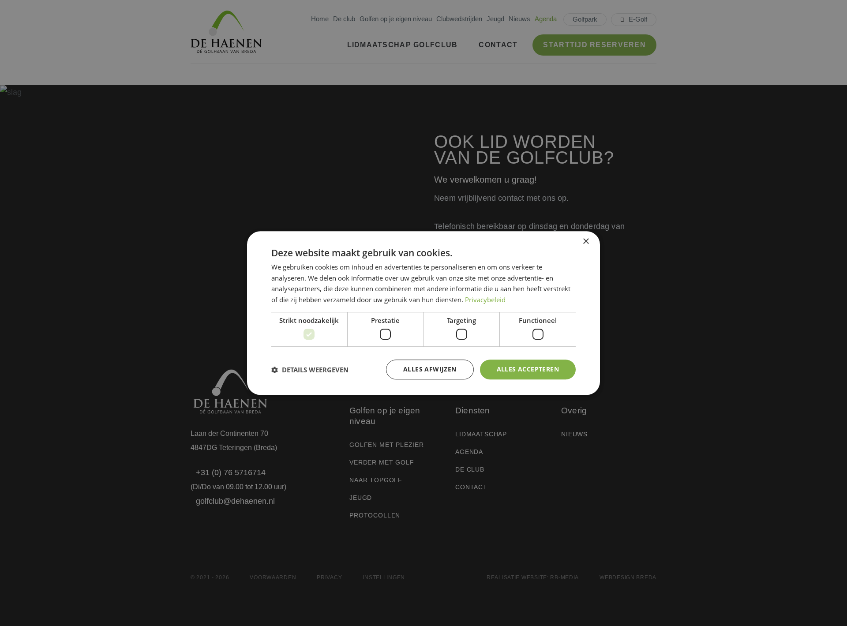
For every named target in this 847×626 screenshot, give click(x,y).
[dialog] (423, 313)
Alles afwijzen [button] (430, 369)
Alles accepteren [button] (528, 369)
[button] (310, 370)
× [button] (585, 241)
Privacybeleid (485, 299)
